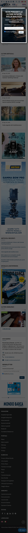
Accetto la (10, 31)
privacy (14, 31)
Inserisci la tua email (9, 24)
